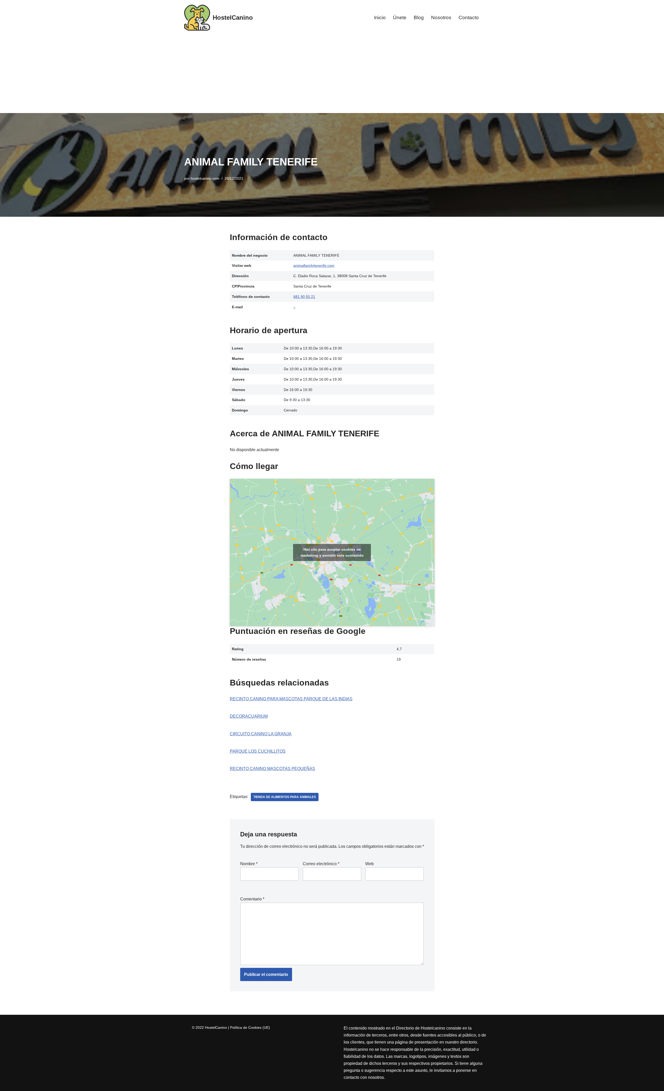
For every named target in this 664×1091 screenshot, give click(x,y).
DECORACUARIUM (249, 716)
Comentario (252, 899)
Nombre (249, 864)
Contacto (469, 17)
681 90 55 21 (304, 297)
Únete (399, 17)
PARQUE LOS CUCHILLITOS (258, 751)
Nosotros (441, 17)
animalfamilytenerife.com (313, 265)
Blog (419, 17)
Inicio (380, 17)
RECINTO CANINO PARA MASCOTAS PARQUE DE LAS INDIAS (291, 699)
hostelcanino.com (205, 178)
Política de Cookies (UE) (250, 1027)
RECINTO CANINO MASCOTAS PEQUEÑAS (272, 768)
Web (369, 864)
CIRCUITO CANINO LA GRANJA (261, 734)
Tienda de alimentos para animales (284, 797)
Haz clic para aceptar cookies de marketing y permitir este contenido (332, 552)
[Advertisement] (332, 74)
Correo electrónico (321, 864)
